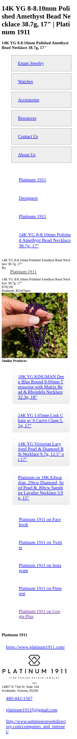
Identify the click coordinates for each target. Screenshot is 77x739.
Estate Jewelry (31, 63)
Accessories (28, 99)
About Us (27, 154)
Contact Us (28, 136)
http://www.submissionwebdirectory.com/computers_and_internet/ (36, 726)
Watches (25, 81)
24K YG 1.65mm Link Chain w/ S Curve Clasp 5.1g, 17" (40, 420)
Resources (27, 118)
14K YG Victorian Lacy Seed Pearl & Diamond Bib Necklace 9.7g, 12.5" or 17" (41, 451)
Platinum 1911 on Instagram (40, 568)
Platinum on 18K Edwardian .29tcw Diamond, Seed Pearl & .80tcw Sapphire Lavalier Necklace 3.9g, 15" (41, 487)
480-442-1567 (19, 698)
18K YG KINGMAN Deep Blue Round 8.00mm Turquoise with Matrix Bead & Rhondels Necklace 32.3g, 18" (41, 386)
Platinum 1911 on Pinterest (40, 591)
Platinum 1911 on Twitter (40, 545)
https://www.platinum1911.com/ (35, 647)
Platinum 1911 (23, 271)
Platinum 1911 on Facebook (40, 522)
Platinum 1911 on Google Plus (39, 614)
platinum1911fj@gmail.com (31, 709)
